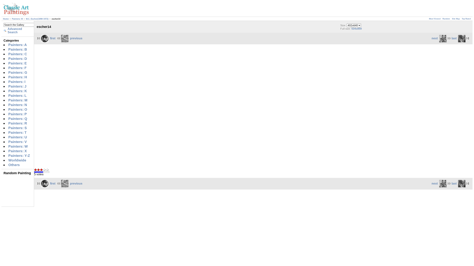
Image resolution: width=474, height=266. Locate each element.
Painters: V (17, 142)
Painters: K (17, 91)
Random (446, 19)
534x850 (356, 28)
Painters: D (17, 59)
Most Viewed (434, 19)
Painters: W (18, 146)
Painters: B (17, 49)
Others (14, 165)
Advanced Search (15, 30)
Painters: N (17, 105)
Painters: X (17, 151)
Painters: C (17, 54)
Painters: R (17, 123)
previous (76, 38)
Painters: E (17, 63)
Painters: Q (17, 119)
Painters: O (17, 109)
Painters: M (17, 19)
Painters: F (17, 68)
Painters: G (17, 72)
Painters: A (17, 45)
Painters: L (17, 96)
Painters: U (17, 137)
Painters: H (17, 77)
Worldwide (17, 160)
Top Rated (466, 19)
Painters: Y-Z (19, 156)
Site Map (456, 19)
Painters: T (17, 132)
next (435, 38)
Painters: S (17, 128)
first (52, 38)
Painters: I (16, 82)
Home (6, 19)
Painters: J (17, 86)
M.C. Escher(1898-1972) (37, 19)
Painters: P (17, 114)
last (454, 38)
